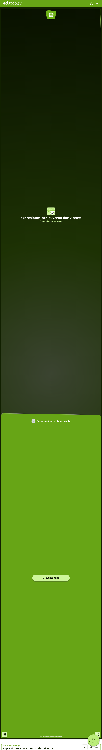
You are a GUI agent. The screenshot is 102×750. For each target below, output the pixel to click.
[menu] (97, 3)
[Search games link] (91, 3)
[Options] (96, 747)
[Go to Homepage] (12, 3)
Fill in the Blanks (11, 746)
